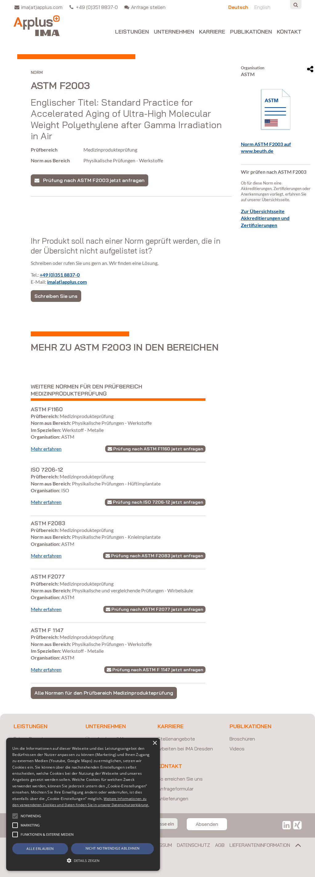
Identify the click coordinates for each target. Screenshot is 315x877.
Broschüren (242, 739)
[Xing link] (297, 825)
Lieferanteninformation (259, 845)
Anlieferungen (173, 798)
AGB (220, 845)
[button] (15, 816)
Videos (237, 748)
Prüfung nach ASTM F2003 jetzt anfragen (92, 180)
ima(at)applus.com (67, 282)
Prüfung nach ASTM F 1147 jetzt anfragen (157, 669)
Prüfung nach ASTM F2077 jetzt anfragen (156, 609)
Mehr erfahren (46, 449)
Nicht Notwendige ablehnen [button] (113, 848)
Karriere (212, 32)
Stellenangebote (176, 739)
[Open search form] (295, 4)
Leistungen (132, 32)
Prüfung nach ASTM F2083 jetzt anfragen (156, 555)
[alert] (83, 804)
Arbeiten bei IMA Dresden (185, 748)
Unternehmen (174, 32)
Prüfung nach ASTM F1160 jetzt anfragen (157, 449)
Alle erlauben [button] (40, 848)
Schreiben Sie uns (56, 296)
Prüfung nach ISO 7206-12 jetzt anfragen (157, 502)
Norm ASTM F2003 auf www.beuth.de (266, 147)
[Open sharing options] (310, 69)
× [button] (154, 743)
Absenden (207, 824)
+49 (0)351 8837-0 (60, 275)
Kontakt (289, 32)
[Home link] (37, 25)
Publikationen (251, 32)
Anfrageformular (175, 789)
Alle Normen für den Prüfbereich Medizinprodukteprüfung (103, 693)
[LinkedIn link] (286, 825)
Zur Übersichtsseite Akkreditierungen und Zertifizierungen (265, 218)
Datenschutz (193, 845)
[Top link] (295, 846)
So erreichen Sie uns (180, 779)
